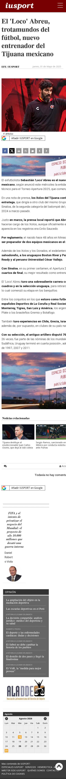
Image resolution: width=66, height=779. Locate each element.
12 (20, 737)
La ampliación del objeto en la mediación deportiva (23, 601)
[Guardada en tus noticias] (25, 150)
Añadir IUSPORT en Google (27, 138)
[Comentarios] (32, 150)
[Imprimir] (18, 150)
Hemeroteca (44, 767)
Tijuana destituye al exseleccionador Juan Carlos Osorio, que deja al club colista (17, 445)
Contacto (53, 770)
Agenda (8, 714)
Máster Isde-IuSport (14, 770)
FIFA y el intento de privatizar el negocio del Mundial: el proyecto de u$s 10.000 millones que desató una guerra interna (14, 530)
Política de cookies (13, 773)
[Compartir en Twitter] (12, 150)
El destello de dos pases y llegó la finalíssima (25, 657)
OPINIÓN (10, 592)
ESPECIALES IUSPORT (13, 767)
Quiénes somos (36, 770)
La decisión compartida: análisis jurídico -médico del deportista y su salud (24, 620)
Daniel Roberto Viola (9, 557)
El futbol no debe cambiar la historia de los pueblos (22, 646)
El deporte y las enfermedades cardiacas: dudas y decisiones (23, 634)
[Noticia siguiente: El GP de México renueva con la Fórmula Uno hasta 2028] (46, 150)
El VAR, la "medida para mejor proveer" (23, 669)
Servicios (30, 767)
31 (6, 750)
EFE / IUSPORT (10, 66)
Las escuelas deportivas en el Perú (25, 609)
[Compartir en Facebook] (5, 150)
